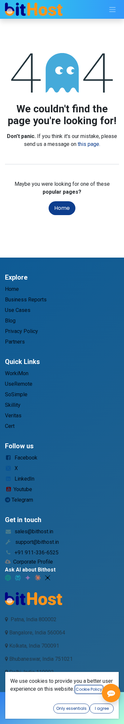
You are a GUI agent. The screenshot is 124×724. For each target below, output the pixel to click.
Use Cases (17, 310)
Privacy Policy (21, 331)
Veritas (13, 415)
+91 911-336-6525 (37, 552)
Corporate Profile (33, 562)
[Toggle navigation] (112, 9)
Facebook (26, 458)
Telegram (22, 500)
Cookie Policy (89, 689)
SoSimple (16, 394)
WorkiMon (16, 373)
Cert (10, 426)
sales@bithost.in (34, 531)
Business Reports (26, 299)
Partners (15, 342)
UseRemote (18, 384)
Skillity (13, 405)
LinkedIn (24, 479)
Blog (10, 321)
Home (62, 208)
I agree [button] (102, 708)
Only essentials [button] (71, 708)
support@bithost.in (37, 542)
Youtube (23, 489)
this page (88, 144)
